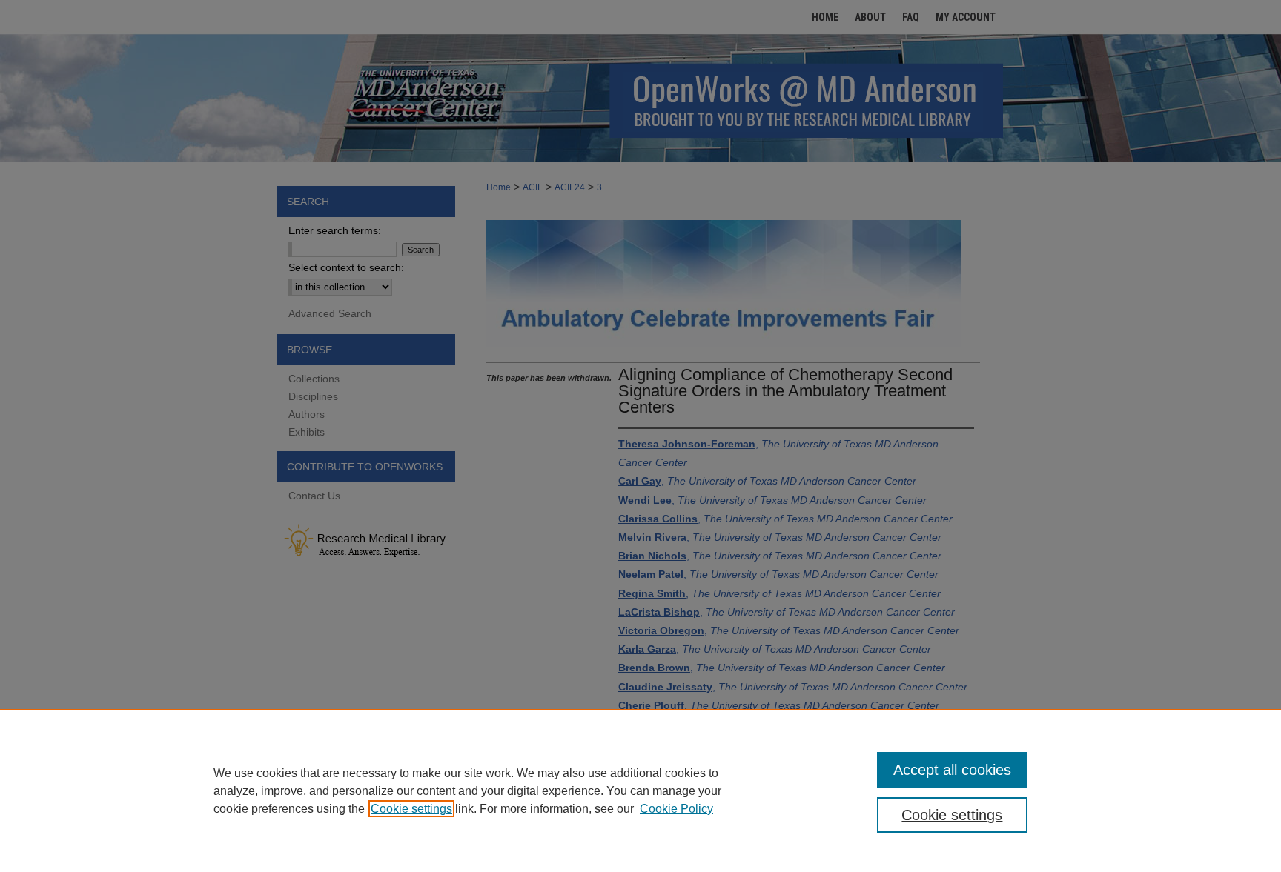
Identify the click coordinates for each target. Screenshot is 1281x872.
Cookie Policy (676, 808)
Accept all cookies (952, 770)
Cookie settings (411, 808)
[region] (640, 790)
